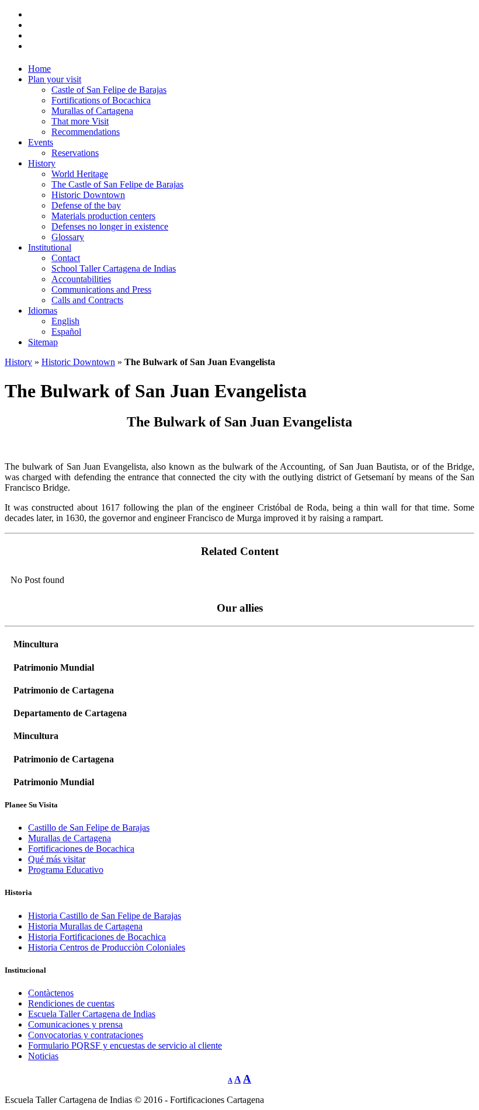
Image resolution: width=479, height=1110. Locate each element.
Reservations (75, 153)
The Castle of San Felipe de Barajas (117, 184)
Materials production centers (103, 216)
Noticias (43, 1056)
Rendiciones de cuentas (71, 1003)
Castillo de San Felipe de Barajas (89, 827)
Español (66, 332)
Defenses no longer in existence (109, 226)
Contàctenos (51, 993)
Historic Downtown (88, 195)
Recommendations (85, 132)
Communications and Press (101, 289)
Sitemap (43, 342)
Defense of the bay (86, 205)
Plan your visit (54, 79)
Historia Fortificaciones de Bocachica (97, 937)
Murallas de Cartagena (69, 838)
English (65, 321)
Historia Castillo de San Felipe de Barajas (104, 916)
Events (40, 142)
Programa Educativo (65, 870)
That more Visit (80, 121)
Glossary (67, 237)
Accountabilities (81, 279)
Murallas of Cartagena (92, 111)
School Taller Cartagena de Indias (113, 268)
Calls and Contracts (87, 300)
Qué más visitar (56, 859)
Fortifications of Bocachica (101, 100)
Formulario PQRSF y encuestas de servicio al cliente (125, 1045)
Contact (65, 258)
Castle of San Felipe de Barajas (108, 90)
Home (39, 69)
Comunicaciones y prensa (75, 1024)
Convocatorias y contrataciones (85, 1035)
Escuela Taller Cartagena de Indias (91, 1014)
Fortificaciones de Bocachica (81, 849)
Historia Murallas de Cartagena (85, 926)
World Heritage (79, 174)
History (41, 163)
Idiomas (42, 310)
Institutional (49, 247)
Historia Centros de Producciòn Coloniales (106, 947)
